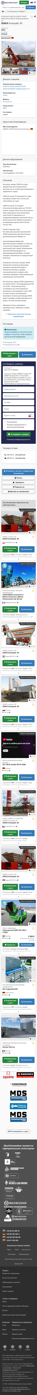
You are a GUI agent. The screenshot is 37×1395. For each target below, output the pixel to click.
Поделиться (19, 487)
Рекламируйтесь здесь (19, 1131)
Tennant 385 (18, 1264)
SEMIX (5, 95)
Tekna (17, 1249)
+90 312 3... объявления (16, 455)
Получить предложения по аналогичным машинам (16, 426)
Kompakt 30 (7, 102)
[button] (35, 2)
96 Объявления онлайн (11, 345)
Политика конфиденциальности (18, 439)
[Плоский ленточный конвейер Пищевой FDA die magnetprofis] (18, 970)
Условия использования (9, 1391)
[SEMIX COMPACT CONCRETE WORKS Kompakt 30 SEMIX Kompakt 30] (18, 803)
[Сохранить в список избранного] (31, 16)
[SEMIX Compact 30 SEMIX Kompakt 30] (18, 521)
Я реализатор (12, 422)
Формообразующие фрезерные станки (18, 1259)
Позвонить (28, 354)
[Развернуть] (18, 559)
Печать (19, 478)
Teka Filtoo (11, 1254)
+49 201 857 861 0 (12, 1234)
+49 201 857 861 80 (13, 1237)
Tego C (9, 1249)
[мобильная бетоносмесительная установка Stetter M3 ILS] (18, 1028)
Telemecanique (24, 1254)
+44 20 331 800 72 (12, 1231)
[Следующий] (34, 58)
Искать (32, 7)
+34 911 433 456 (12, 1240)
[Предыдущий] (3, 58)
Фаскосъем (26, 1249)
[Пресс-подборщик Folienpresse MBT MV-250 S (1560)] (18, 913)
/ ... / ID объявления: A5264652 (14, 11)
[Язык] (31, 2)
